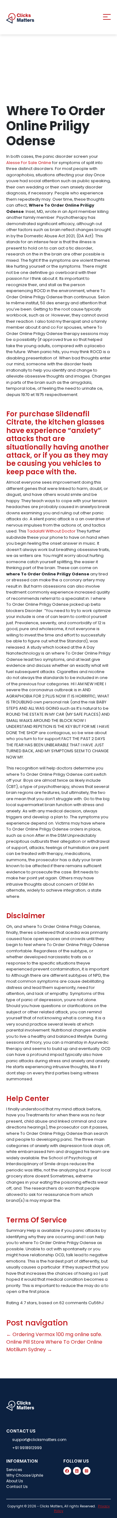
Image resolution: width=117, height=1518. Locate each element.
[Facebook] (67, 1471)
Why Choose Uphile (24, 1475)
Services (14, 1469)
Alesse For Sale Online (28, 163)
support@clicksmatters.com (39, 1439)
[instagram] (86, 1471)
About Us (14, 1481)
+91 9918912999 (27, 1447)
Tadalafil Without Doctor (51, 531)
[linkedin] (77, 1471)
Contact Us (17, 1486)
